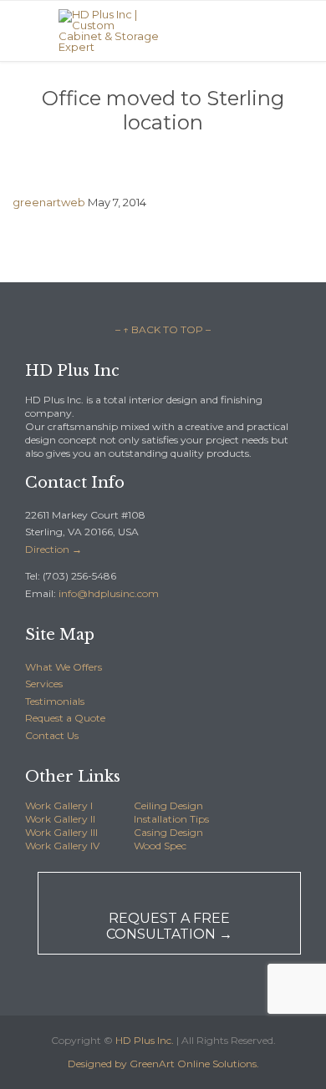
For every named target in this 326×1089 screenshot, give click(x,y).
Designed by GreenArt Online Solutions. (163, 1063)
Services (44, 683)
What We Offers (63, 667)
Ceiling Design (168, 805)
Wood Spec (160, 845)
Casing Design (168, 832)
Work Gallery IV (62, 845)
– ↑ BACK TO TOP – (163, 329)
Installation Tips (171, 819)
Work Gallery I (59, 805)
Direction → (53, 549)
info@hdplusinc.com (107, 593)
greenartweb (49, 202)
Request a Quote (65, 718)
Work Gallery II (60, 819)
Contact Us (52, 735)
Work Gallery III (61, 832)
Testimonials (54, 701)
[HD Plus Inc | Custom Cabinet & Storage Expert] (109, 31)
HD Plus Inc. (144, 1040)
